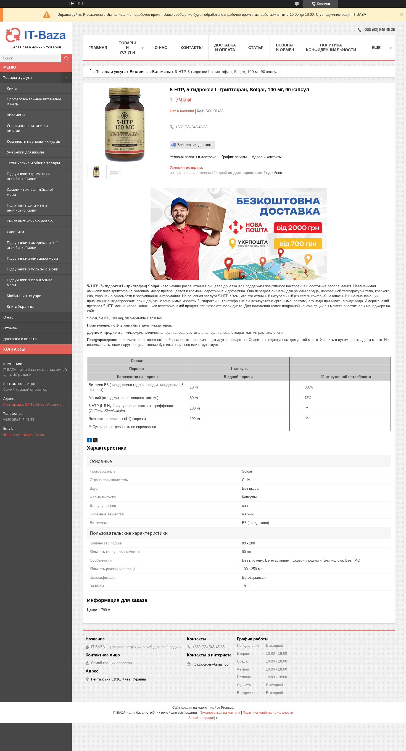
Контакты (192, 47)
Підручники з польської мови (32, 269)
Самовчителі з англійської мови (30, 192)
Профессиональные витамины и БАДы (34, 101)
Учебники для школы (25, 152)
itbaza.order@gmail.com (23, 434)
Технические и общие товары (33, 162)
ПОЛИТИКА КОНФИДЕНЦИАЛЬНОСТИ (331, 47)
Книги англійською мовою (30, 220)
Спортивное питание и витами (27, 128)
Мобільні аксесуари (24, 295)
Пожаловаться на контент (219, 713)
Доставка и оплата (20, 338)
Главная (97, 47)
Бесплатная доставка (195, 145)
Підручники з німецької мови (32, 258)
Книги (12, 88)
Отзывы (10, 327)
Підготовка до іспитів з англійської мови (27, 208)
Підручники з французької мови (30, 282)
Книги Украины (20, 306)
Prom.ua (227, 708)
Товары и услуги (17, 77)
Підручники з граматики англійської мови (28, 176)
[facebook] (89, 441)
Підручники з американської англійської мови (32, 245)
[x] (95, 441)
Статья (255, 47)
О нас (8, 317)
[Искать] (66, 58)
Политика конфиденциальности (268, 713)
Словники (15, 231)
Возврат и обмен (285, 47)
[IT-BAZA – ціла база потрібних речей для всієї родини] (36, 35)
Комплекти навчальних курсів (33, 141)
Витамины (16, 114)
